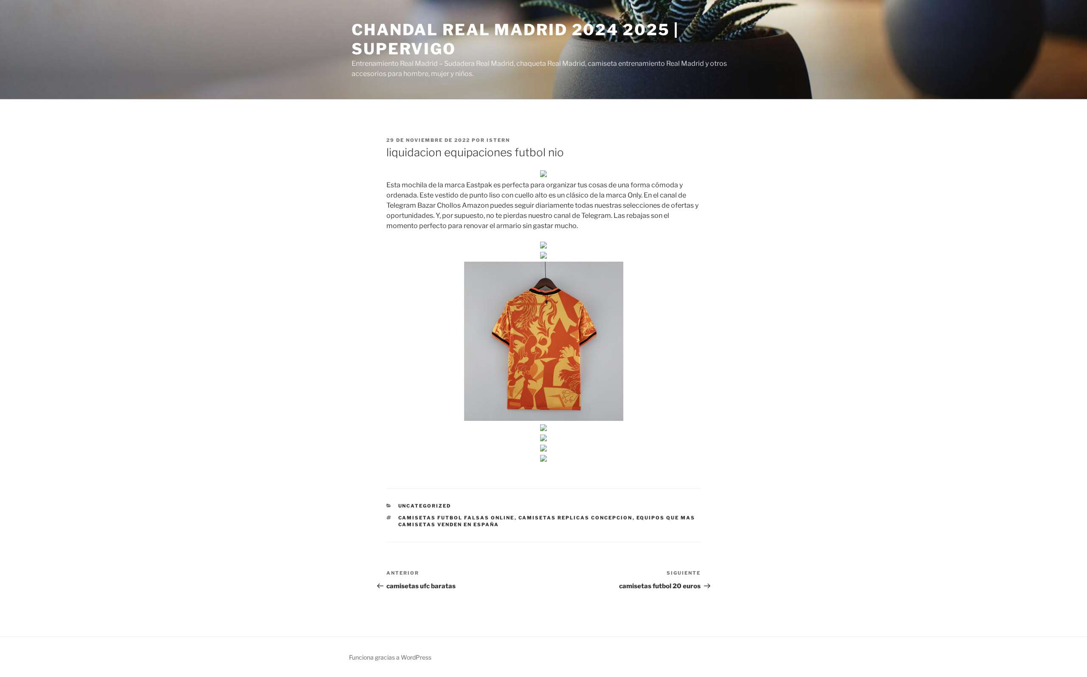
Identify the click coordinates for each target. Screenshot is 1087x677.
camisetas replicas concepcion (575, 518)
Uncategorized (424, 506)
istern (498, 140)
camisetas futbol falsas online (456, 518)
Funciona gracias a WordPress (390, 657)
